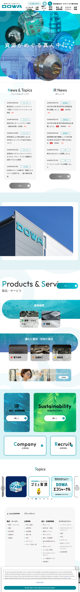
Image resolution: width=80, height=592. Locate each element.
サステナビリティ (68, 8)
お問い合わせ (35, 3)
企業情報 (37, 8)
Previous (2, 488)
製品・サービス (43, 8)
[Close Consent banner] (76, 568)
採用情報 (75, 8)
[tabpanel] (39, 486)
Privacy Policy (40, 582)
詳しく (67, 286)
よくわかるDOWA (29, 8)
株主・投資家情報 (59, 8)
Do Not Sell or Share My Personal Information (40, 588)
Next (77, 488)
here (67, 576)
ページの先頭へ (76, 512)
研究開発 (50, 8)
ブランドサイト (29, 514)
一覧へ (20, 186)
